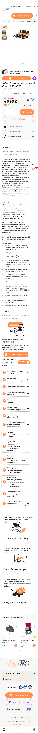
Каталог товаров (13, 21)
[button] (22, 63)
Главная (4, 21)
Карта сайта (25, 717)
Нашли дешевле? (26, 105)
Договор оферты (14, 717)
